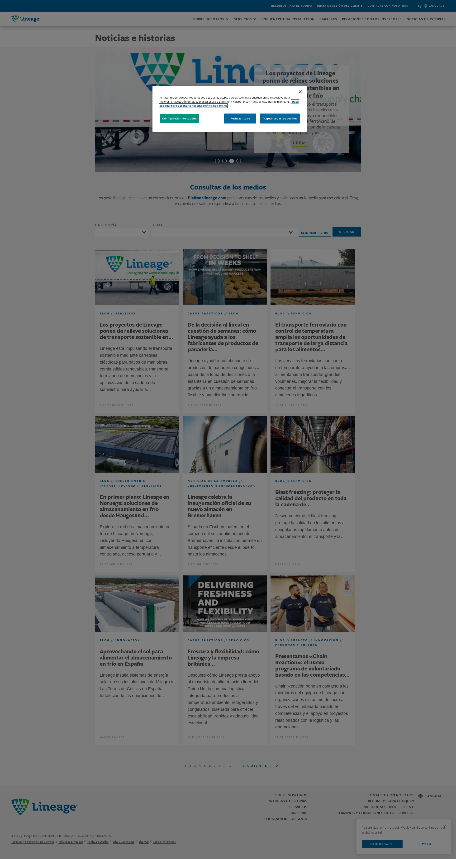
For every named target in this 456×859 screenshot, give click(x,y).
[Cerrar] (300, 91)
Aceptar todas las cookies (280, 118)
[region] (229, 109)
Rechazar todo (240, 118)
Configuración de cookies (179, 118)
